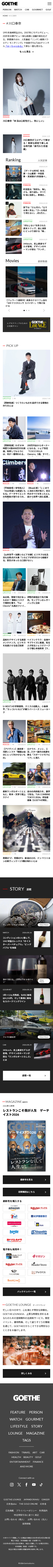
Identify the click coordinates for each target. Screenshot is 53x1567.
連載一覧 (26, 1075)
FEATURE (18, 1412)
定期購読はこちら (26, 1192)
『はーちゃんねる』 (14, 46)
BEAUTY (28, 1457)
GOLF (48, 9)
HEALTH (16, 1457)
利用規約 (43, 1510)
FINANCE (38, 1461)
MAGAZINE (35, 1433)
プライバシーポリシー (26, 1510)
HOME (5, 16)
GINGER (46, 1499)
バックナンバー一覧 (26, 1291)
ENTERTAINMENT (20, 1461)
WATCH (18, 9)
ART (35, 1452)
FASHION (14, 1452)
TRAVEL (25, 1452)
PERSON (7, 9)
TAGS (26, 1440)
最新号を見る (26, 1179)
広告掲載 (9, 1510)
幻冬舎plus (12, 1504)
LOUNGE (15, 1433)
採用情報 (26, 1523)
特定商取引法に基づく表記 (26, 1515)
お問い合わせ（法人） (38, 1519)
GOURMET (37, 9)
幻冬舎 (43, 1504)
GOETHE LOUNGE (12, 1499)
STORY (36, 1426)
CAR (27, 9)
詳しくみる (26, 1373)
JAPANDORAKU (31, 1499)
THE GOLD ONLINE (28, 1504)
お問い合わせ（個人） (15, 1519)
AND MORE (26, 1466)
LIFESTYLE (19, 1426)
